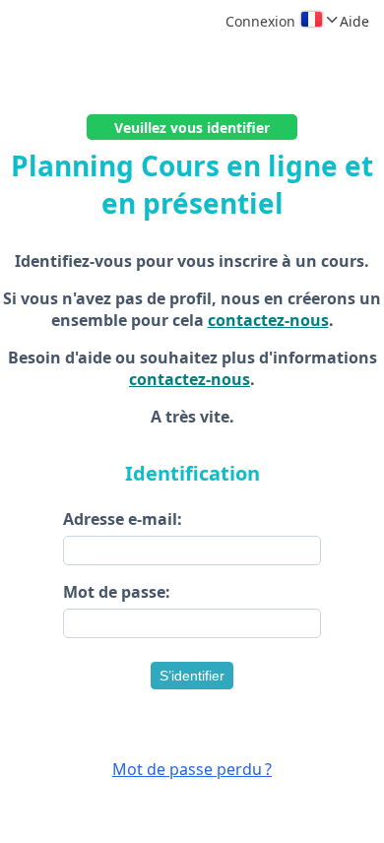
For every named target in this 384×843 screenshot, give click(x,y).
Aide (354, 21)
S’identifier (192, 675)
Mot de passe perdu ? (192, 769)
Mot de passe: (116, 592)
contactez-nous (268, 320)
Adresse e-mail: (122, 519)
